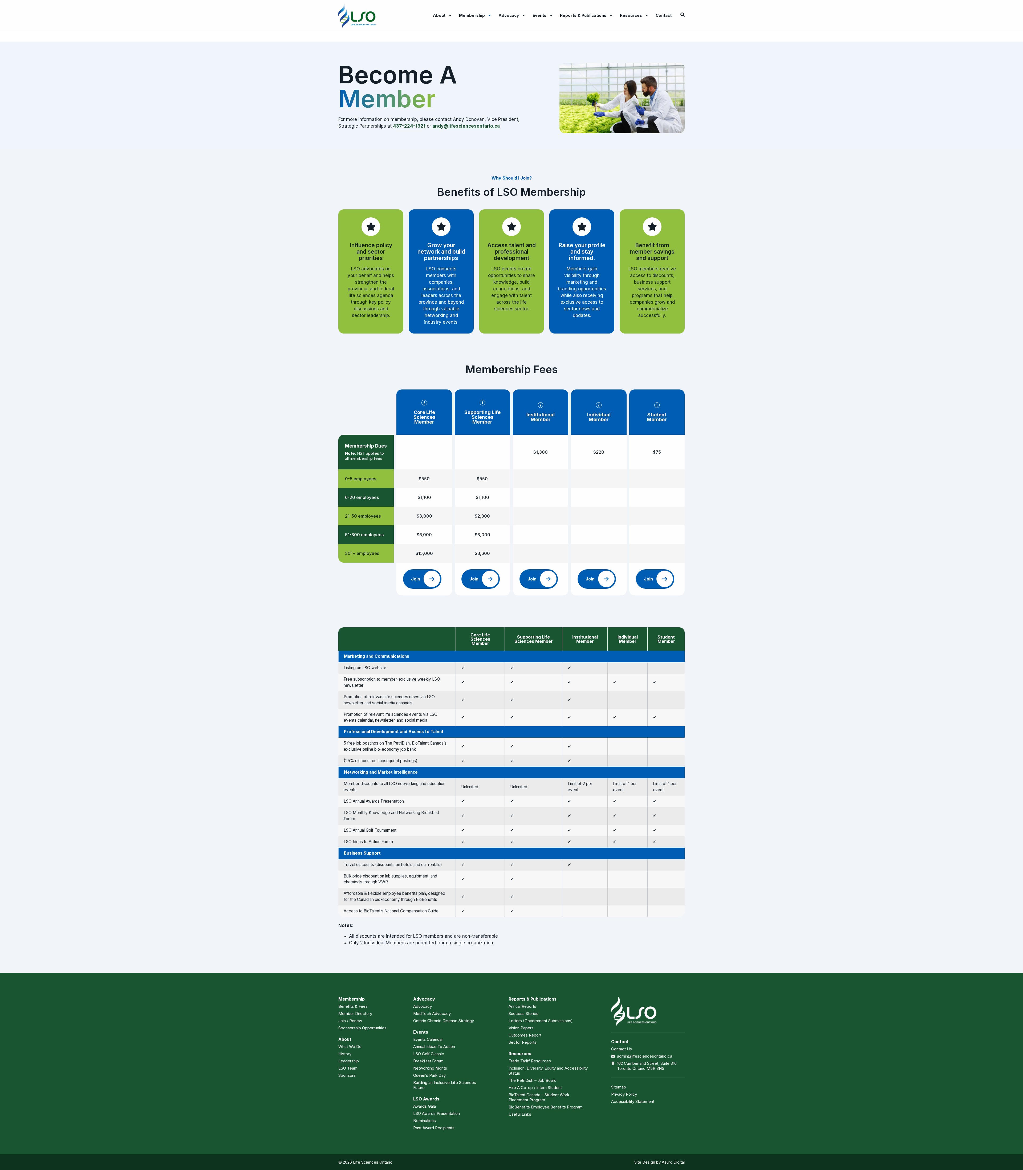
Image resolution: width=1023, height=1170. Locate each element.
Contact (664, 15)
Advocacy (508, 15)
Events (539, 15)
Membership (472, 15)
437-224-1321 (409, 126)
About (439, 15)
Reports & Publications (583, 15)
